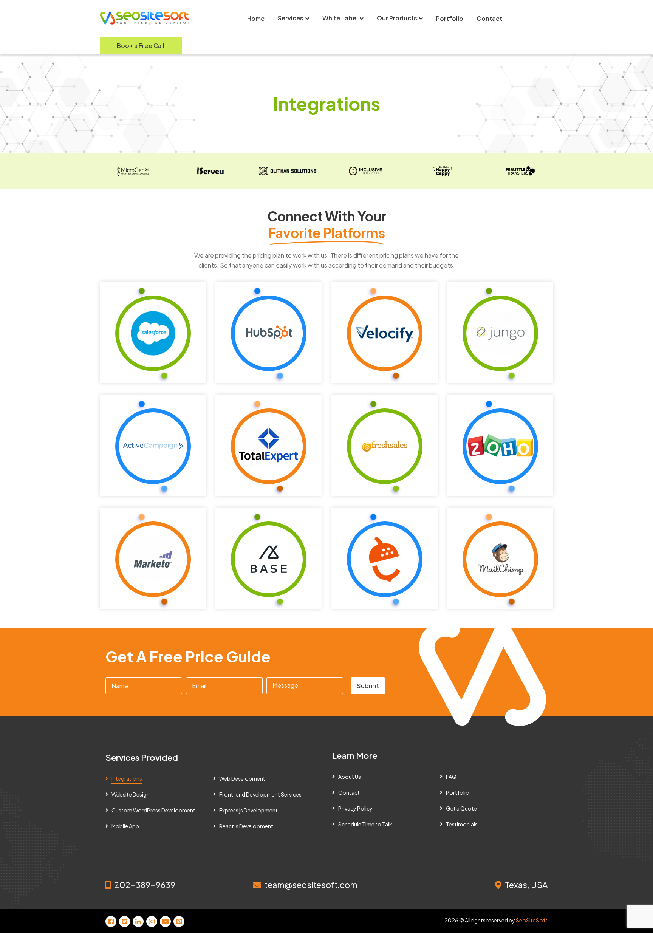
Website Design (130, 794)
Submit (368, 685)
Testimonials (462, 824)
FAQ (451, 776)
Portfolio (457, 792)
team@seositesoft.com (311, 884)
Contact (349, 792)
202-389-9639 (144, 884)
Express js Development (248, 810)
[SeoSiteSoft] (145, 18)
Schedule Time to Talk (365, 824)
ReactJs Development (246, 826)
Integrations (126, 778)
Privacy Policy (355, 808)
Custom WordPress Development (153, 810)
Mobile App (125, 826)
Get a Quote (461, 808)
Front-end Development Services (260, 794)
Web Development (242, 778)
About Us (349, 776)
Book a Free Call (141, 46)
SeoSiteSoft (532, 920)
